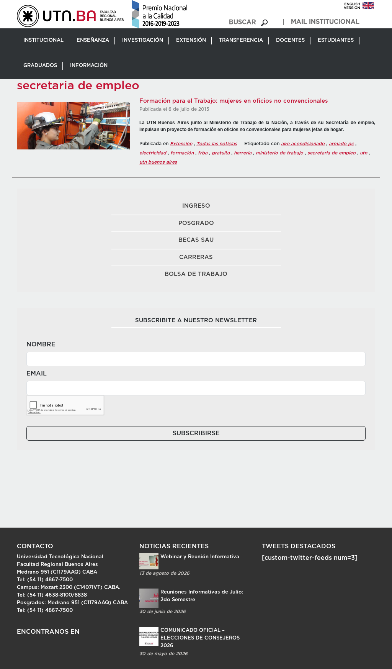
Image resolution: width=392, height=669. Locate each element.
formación (182, 153)
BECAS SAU (196, 240)
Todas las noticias (216, 143)
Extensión (181, 143)
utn (363, 153)
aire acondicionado (303, 143)
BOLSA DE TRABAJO (196, 274)
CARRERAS (196, 257)
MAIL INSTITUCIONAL (325, 22)
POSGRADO (196, 223)
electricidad (152, 153)
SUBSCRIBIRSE (196, 433)
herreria (243, 153)
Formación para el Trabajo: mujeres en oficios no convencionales (233, 101)
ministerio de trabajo (279, 153)
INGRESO (196, 206)
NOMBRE (41, 344)
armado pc (341, 143)
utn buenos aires (158, 162)
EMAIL (36, 374)
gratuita (221, 153)
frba (202, 153)
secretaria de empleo (331, 153)
